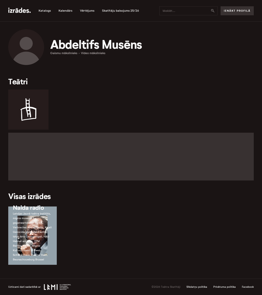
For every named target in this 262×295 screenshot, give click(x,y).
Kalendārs (65, 10)
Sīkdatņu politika (196, 286)
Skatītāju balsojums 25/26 (120, 10)
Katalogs (45, 10)
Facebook (248, 286)
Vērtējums (87, 10)
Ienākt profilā (237, 10)
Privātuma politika (224, 286)
